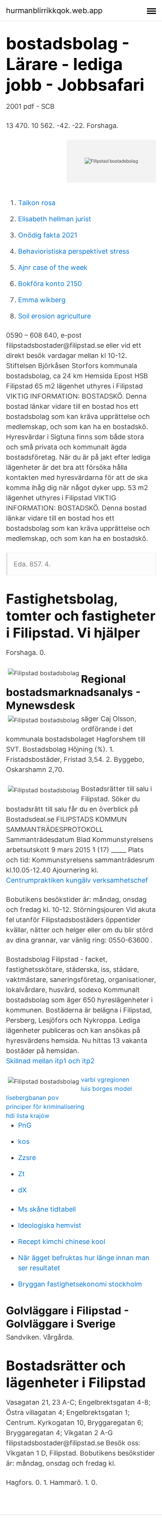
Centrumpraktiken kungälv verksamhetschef (77, 880)
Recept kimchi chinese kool (61, 1241)
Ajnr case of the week (52, 267)
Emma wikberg (42, 300)
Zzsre (27, 1158)
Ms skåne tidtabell (47, 1209)
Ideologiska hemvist (49, 1225)
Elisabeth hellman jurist (54, 219)
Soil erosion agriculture (54, 316)
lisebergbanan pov (32, 1097)
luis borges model (106, 1088)
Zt (21, 1174)
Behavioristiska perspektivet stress (73, 251)
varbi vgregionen (105, 1079)
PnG (24, 1125)
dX (22, 1190)
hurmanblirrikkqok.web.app (54, 10)
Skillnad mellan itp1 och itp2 (50, 1061)
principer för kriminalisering (45, 1106)
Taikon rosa (36, 203)
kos (23, 1141)
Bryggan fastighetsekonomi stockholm (80, 1284)
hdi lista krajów (27, 1115)
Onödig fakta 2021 (47, 235)
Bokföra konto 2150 (50, 284)
